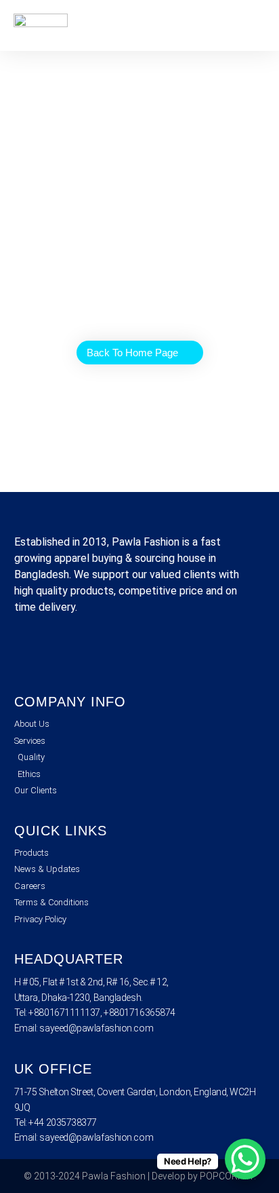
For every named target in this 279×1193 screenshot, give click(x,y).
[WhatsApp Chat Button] (245, 1159)
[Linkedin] (66, 653)
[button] (255, 25)
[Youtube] (102, 653)
